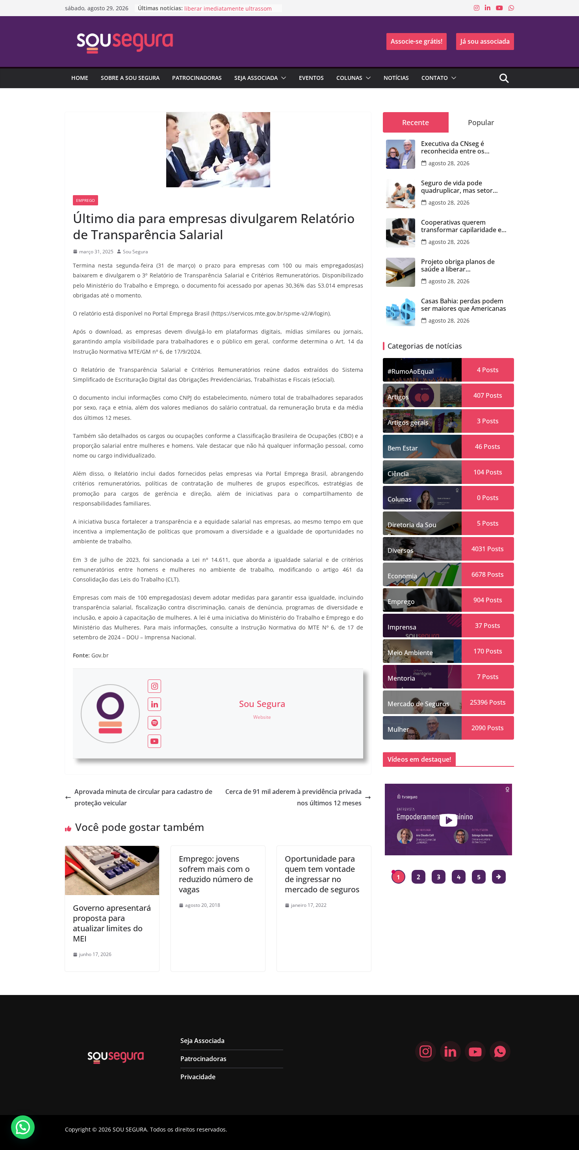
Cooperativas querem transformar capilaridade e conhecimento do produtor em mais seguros (462, 226)
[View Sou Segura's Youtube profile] (154, 741)
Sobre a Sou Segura (130, 77)
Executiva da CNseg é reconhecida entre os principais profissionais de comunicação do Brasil (460, 147)
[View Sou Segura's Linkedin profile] (154, 704)
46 (478, 446)
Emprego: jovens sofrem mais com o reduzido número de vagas (216, 874)
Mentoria (401, 678)
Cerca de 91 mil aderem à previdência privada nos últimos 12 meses (293, 797)
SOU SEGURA (130, 1129)
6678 (478, 574)
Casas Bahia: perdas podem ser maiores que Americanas (463, 304)
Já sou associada (485, 41)
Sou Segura (135, 251)
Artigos (398, 397)
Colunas (349, 77)
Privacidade (197, 1076)
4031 (478, 549)
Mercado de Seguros (418, 704)
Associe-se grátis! (416, 41)
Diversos (401, 550)
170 (478, 651)
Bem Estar (403, 448)
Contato (434, 77)
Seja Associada (256, 77)
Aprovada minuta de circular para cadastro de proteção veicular (143, 797)
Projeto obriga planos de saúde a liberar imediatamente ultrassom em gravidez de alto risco (465, 265)
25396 (479, 702)
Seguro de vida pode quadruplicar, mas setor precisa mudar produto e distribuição (458, 186)
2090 (478, 728)
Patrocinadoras (197, 77)
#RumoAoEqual (411, 371)
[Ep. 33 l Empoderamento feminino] (448, 819)
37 (478, 625)
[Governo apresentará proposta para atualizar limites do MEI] (112, 851)
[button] (282, 77)
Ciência (398, 473)
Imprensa (402, 627)
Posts (490, 369)
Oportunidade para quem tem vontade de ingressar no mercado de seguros (322, 874)
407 (478, 395)
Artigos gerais (408, 422)
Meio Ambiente (410, 652)
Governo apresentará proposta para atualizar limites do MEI (112, 923)
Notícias (396, 77)
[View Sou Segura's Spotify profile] (154, 722)
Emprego (85, 200)
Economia (402, 576)
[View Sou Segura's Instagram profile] (154, 686)
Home (79, 77)
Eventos (311, 77)
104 (478, 472)
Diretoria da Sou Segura (412, 528)
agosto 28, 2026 (449, 163)
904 (478, 600)
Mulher (398, 729)
